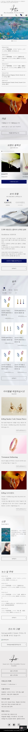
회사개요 (22, 702)
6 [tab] (8, 151)
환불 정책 (16, 694)
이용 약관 (4, 704)
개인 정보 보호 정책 (7, 706)
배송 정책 (10, 694)
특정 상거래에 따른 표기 (14, 704)
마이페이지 (14, 716)
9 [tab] (12, 151)
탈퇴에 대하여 (21, 718)
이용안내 (3, 692)
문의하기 (3, 694)
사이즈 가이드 (11, 692)
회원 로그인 (13, 714)
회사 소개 (4, 702)
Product (3, 684)
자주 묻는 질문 (20, 692)
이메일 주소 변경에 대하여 (8, 718)
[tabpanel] (14, 28)
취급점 (18, 702)
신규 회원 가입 (5, 714)
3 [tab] (4, 151)
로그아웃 (20, 716)
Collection (11, 684)
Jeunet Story (11, 702)
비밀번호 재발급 (5, 716)
